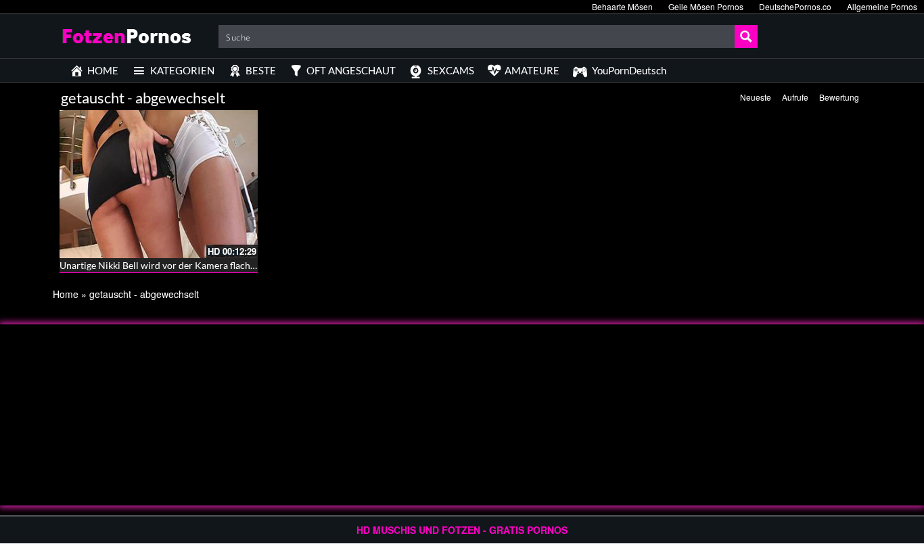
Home (65, 294)
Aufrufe (795, 97)
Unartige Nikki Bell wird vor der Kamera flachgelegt (167, 265)
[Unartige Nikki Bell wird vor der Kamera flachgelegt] (159, 182)
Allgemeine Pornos (882, 6)
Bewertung (839, 97)
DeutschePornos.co (795, 6)
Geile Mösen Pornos (705, 6)
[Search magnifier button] (746, 36)
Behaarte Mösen (622, 6)
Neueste (755, 97)
